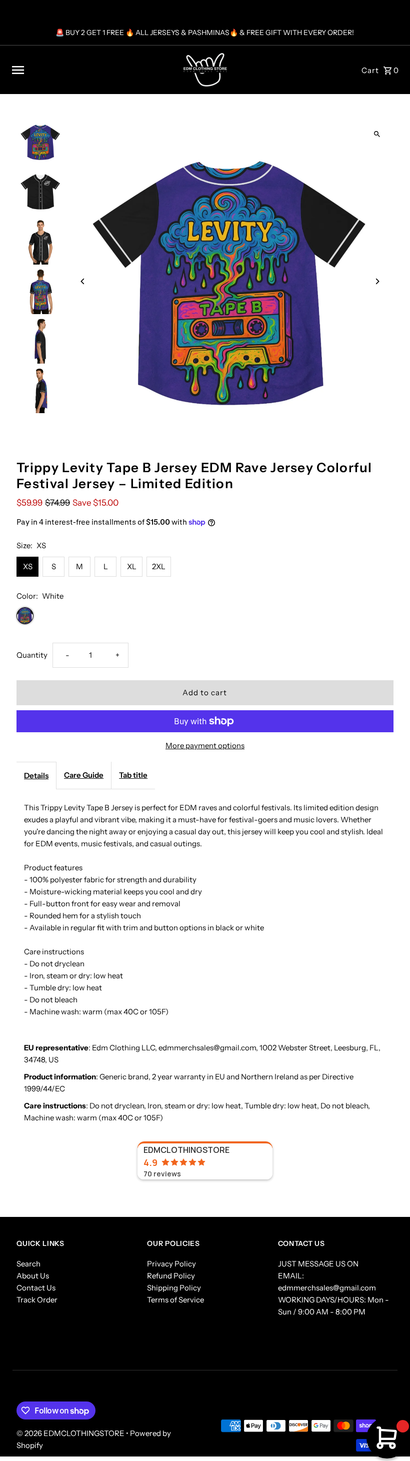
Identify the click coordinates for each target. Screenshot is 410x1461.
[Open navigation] (86, 70)
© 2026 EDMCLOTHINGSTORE (71, 1433)
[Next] (377, 281)
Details (36, 775)
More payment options (205, 745)
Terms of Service (175, 1299)
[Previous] (83, 281)
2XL (159, 566)
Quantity (32, 655)
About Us (32, 1275)
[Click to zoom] (377, 134)
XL (131, 566)
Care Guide (84, 775)
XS (27, 566)
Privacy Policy (171, 1263)
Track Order (37, 1299)
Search (28, 1263)
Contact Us (36, 1287)
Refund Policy (171, 1275)
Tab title (133, 775)
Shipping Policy (174, 1287)
